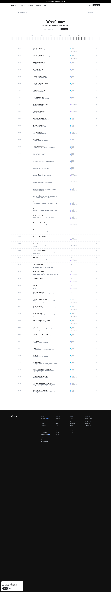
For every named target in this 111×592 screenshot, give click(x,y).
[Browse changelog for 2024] (60, 37)
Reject (10, 588)
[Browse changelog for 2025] (69, 37)
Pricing (44, 5)
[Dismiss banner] (99, 2)
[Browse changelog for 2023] (50, 37)
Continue (5, 588)
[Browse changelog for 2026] (78, 37)
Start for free (96, 5)
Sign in (90, 5)
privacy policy (14, 585)
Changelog (21, 12)
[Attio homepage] (14, 5)
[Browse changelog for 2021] (32, 37)
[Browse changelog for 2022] (41, 37)
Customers (38, 5)
